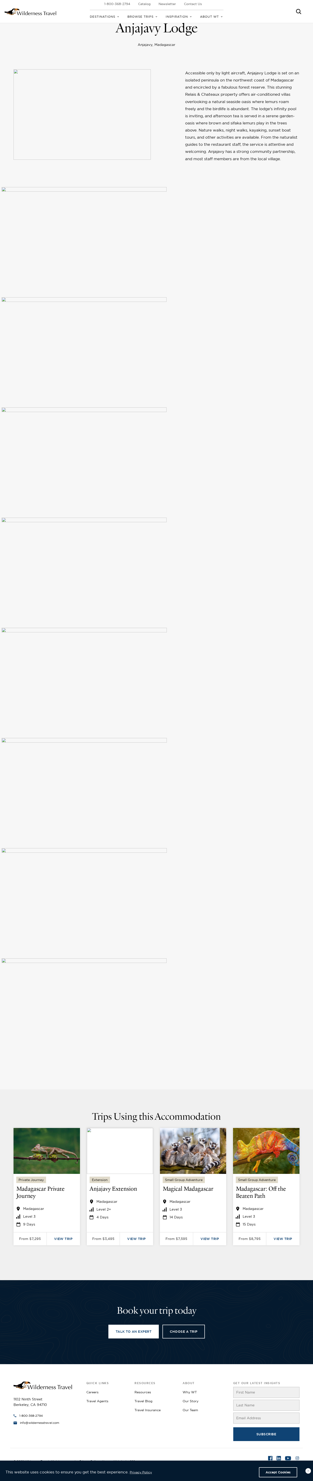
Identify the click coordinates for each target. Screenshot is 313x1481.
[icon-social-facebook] (270, 1458)
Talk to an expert (134, 1332)
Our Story (190, 1401)
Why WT (190, 1392)
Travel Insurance (148, 1410)
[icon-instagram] (297, 1458)
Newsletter (167, 4)
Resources (143, 1392)
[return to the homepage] (43, 1384)
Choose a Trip (184, 1332)
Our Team (190, 1410)
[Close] (308, 1471)
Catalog (144, 4)
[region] (156, 1471)
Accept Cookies (278, 1472)
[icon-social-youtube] (288, 1458)
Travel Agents (97, 1401)
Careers (92, 1392)
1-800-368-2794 (117, 4)
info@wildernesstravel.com (39, 1423)
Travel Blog (143, 1401)
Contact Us (193, 4)
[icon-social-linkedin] (279, 1458)
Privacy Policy (141, 1472)
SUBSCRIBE (266, 1434)
